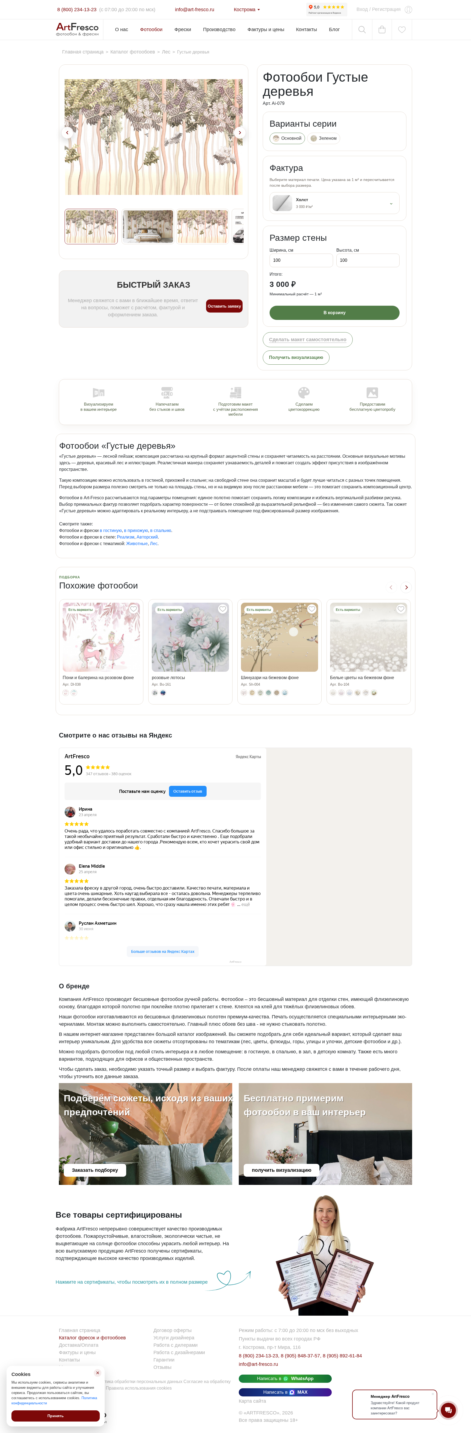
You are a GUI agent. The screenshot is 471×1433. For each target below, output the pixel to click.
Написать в (285, 1378)
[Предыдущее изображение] (67, 132)
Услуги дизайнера (173, 1337)
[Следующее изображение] (240, 132)
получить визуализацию (281, 1170)
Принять (55, 1416)
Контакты (306, 29)
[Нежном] (277, 693)
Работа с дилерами (175, 1345)
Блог (334, 29)
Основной (291, 138)
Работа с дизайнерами (179, 1352)
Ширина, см (281, 250)
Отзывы (162, 1367)
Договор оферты (172, 1330)
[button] (91, 226)
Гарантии (163, 1360)
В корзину (335, 312)
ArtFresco (235, 961)
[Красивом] (374, 693)
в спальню (160, 530)
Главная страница (79, 1330)
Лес (154, 543)
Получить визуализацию (296, 357)
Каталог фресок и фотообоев (92, 1337)
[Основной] (66, 693)
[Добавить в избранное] (133, 609)
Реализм (125, 537)
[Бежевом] (252, 693)
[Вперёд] (406, 587)
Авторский (147, 537)
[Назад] (391, 587)
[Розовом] (341, 693)
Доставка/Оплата (78, 1345)
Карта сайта (252, 1401)
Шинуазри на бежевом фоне (270, 677)
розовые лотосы (168, 677)
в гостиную (111, 530)
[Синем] (285, 693)
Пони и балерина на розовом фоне (98, 677)
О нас (121, 29)
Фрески (182, 29)
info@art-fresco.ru (258, 1364)
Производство (219, 29)
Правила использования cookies (139, 1388)
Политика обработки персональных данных (138, 1381)
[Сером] (260, 693)
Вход (362, 9)
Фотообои (151, 29)
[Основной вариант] (155, 693)
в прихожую (136, 530)
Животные (137, 543)
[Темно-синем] (163, 693)
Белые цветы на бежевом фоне (362, 677)
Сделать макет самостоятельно (307, 339)
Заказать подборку (95, 1170)
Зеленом (328, 138)
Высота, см (347, 250)
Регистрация (386, 9)
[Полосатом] (366, 693)
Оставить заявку (224, 306)
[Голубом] (74, 693)
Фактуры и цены (265, 29)
